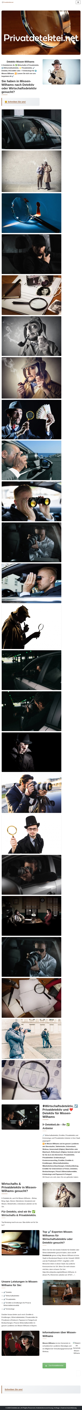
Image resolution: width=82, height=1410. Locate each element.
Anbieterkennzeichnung (44, 1408)
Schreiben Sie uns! (14, 1389)
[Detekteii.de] (8, 2)
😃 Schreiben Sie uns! (15, 102)
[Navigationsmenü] (78, 2)
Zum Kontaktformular (56, 1365)
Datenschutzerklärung (68, 1408)
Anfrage (57, 1408)
